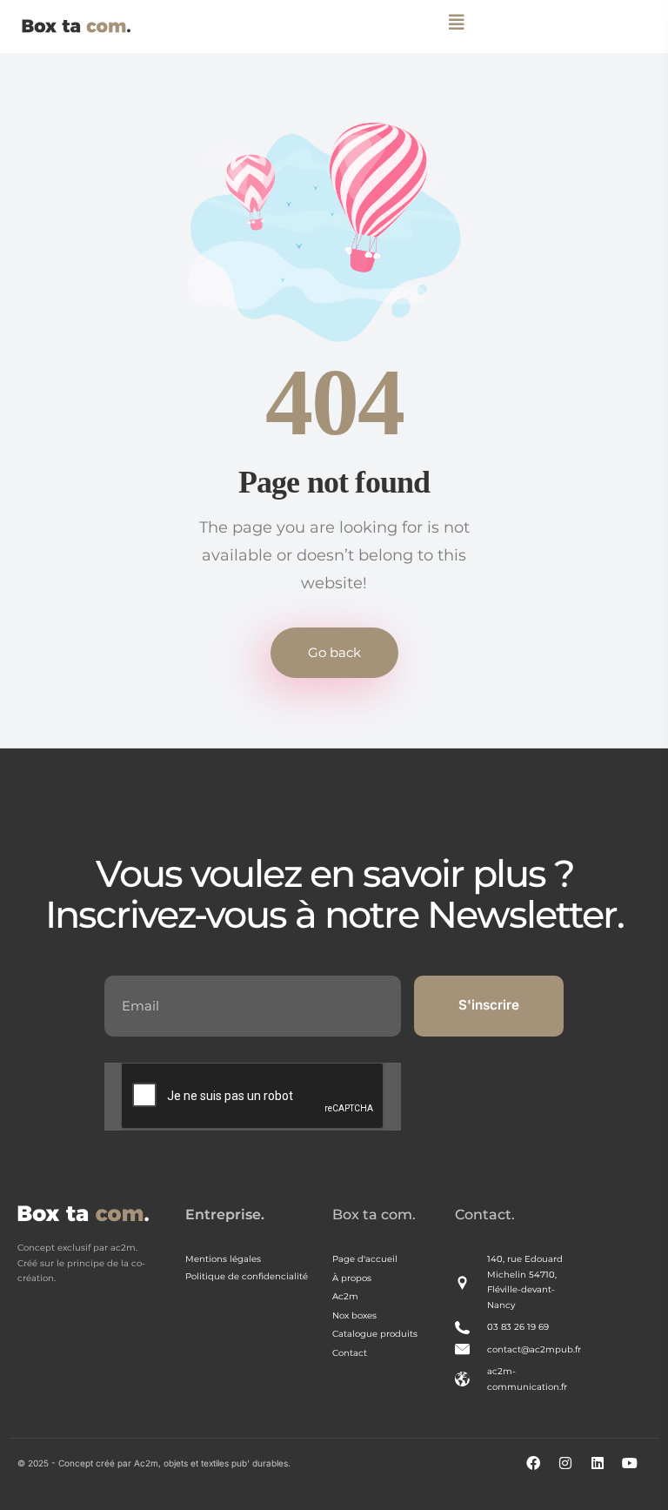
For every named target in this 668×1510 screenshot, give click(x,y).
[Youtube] (637, 1470)
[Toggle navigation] (457, 21)
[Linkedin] (604, 1470)
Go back (334, 652)
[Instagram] (572, 1470)
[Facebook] (540, 1470)
